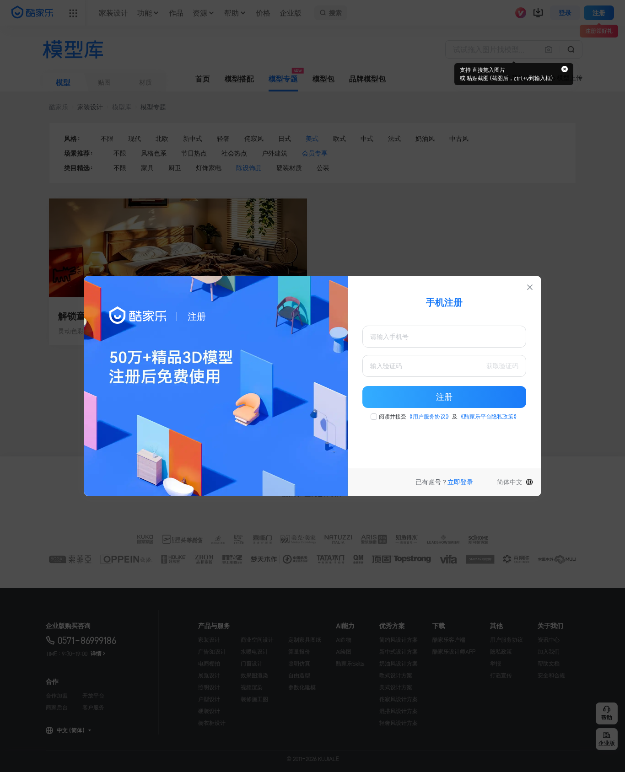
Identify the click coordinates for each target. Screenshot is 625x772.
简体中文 (510, 482)
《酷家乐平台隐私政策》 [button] (488, 416)
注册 (444, 397)
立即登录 (460, 482)
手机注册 (444, 302)
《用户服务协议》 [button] (429, 416)
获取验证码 (502, 366)
